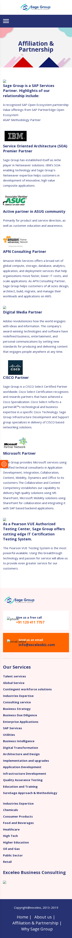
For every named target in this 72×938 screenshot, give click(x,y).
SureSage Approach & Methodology (30, 793)
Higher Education (16, 842)
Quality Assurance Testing (23, 780)
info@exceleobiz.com (37, 644)
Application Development (22, 767)
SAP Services (12, 728)
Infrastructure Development (24, 773)
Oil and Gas (11, 849)
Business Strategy (17, 709)
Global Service (13, 683)
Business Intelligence (18, 741)
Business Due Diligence (20, 715)
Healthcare (11, 829)
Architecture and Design (21, 754)
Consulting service (17, 702)
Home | (24, 917)
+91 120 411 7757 (30, 622)
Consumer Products (18, 816)
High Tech (10, 836)
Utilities (9, 735)
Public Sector (13, 855)
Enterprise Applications (20, 722)
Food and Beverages (18, 823)
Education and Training (20, 786)
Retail (7, 862)
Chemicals (10, 810)
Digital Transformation (20, 748)
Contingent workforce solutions (27, 689)
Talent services (14, 676)
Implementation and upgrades (26, 761)
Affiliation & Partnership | (37, 923)
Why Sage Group (37, 929)
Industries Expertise (18, 696)
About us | (44, 917)
